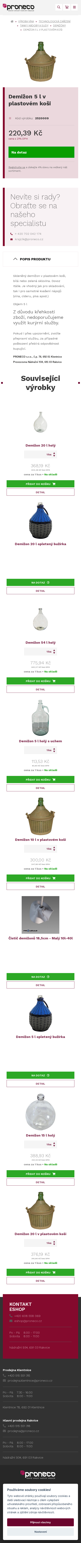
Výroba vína (26, 21)
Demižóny (59, 25)
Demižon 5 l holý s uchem (40, 741)
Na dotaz (19, 152)
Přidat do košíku (38, 483)
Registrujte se (16, 167)
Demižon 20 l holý (41, 445)
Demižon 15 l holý (40, 1135)
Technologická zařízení (54, 21)
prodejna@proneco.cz (23, 1431)
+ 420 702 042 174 (28, 234)
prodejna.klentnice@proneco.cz (30, 1380)
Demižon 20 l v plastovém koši (40, 1234)
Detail (40, 492)
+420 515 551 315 (19, 1375)
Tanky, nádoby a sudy (34, 25)
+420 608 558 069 (27, 1316)
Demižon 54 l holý (41, 642)
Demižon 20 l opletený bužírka (40, 544)
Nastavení (40, 1531)
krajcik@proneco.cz (29, 239)
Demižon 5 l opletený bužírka (40, 1037)
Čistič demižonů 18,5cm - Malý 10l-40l (40, 938)
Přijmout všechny (40, 1522)
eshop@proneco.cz (28, 1321)
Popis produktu (35, 259)
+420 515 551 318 (19, 1426)
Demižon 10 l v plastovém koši (40, 840)
